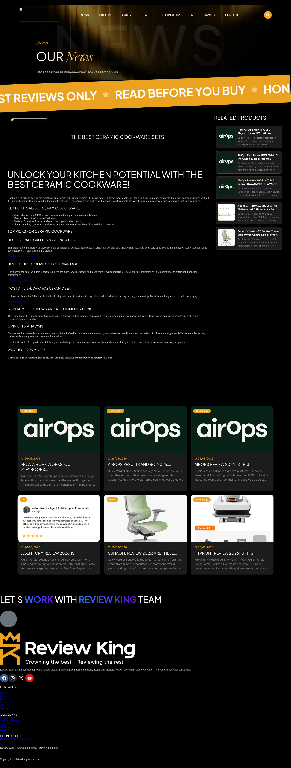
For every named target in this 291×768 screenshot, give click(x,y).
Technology (171, 15)
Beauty (126, 15)
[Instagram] (12, 678)
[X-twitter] (21, 678)
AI (192, 15)
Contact (231, 15)
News (85, 15)
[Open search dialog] (268, 15)
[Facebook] (4, 678)
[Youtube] (29, 678)
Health (147, 15)
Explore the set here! (18, 301)
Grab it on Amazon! (18, 280)
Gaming (209, 15)
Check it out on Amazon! (21, 256)
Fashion (105, 15)
